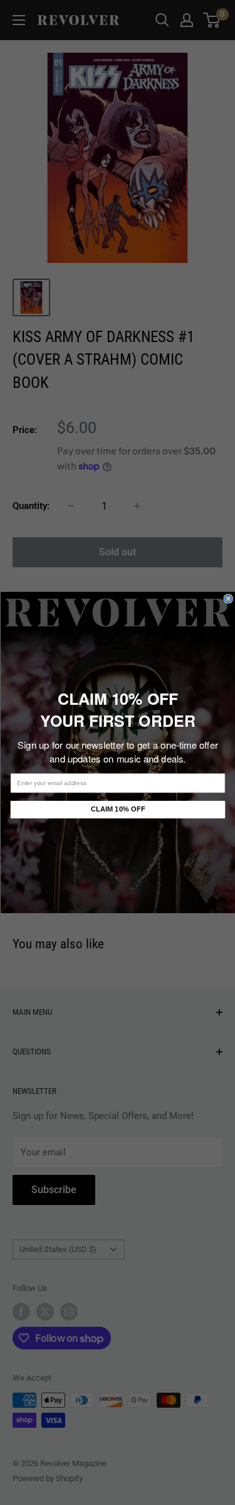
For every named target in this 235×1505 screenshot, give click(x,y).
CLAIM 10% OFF (117, 809)
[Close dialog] (228, 599)
